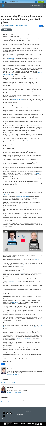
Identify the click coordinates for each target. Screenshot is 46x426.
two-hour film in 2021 (21, 207)
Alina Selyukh (18, 25)
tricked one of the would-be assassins (15, 273)
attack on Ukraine (17, 331)
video (7, 76)
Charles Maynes (12, 25)
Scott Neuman (24, 25)
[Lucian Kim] (3, 370)
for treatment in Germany (21, 264)
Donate (41, 1)
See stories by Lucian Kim (13, 374)
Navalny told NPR (28, 140)
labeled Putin (15, 302)
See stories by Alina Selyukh (14, 392)
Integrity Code (28, 411)
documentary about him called (31, 326)
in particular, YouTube (8, 194)
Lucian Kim (7, 25)
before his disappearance (17, 99)
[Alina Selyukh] (3, 389)
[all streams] (44, 5)
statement (7, 43)
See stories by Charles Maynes (8, 382)
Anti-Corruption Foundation (23, 196)
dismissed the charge (14, 281)
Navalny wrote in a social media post (23, 338)
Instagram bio (38, 173)
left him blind (37, 259)
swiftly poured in (11, 58)
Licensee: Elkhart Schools (20, 411)
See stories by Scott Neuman (8, 401)
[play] (3, 5)
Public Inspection (20, 414)
